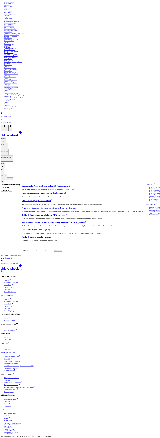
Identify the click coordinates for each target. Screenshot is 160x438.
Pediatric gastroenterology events (36, 237)
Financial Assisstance (9, 50)
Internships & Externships (11, 87)
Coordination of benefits (10, 368)
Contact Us (7, 401)
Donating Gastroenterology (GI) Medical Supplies (43, 193)
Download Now (8, 18)
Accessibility (7, 406)
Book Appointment (9, 2)
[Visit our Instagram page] (6, 259)
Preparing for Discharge (10, 30)
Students (6, 104)
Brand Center (7, 339)
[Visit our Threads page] (12, 259)
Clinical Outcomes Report (11, 74)
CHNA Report (8, 433)
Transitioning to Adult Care (11, 39)
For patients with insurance (11, 54)
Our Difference (8, 287)
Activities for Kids (9, 41)
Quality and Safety (9, 429)
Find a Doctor (7, 12)
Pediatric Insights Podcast (10, 83)
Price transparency (9, 370)
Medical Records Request (11, 56)
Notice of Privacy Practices (11, 424)
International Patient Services (11, 432)
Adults (6, 102)
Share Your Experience (10, 57)
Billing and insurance (8, 352)
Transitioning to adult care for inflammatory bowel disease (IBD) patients (53, 222)
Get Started (7, 101)
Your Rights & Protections (11, 51)
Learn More (7, 75)
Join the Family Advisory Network (13, 62)
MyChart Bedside (8, 24)
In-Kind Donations (9, 108)
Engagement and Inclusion (11, 282)
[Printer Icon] (58, 251)
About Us (6, 280)
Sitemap (6, 403)
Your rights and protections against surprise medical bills (19, 366)
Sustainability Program (10, 292)
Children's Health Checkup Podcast (13, 98)
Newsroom (7, 337)
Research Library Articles (10, 80)
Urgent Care (7, 5)
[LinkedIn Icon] (49, 250)
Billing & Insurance (9, 45)
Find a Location (8, 11)
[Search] (11, 178)
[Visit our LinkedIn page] (10, 259)
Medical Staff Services (10, 72)
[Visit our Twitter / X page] (4, 259)
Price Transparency (9, 53)
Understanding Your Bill (10, 48)
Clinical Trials (7, 78)
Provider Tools (8, 71)
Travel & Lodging (9, 44)
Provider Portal (8, 65)
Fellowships (7, 90)
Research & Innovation (10, 77)
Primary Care (7, 8)
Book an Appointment (10, 14)
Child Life (6, 42)
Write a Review (8, 59)
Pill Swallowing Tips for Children (36, 200)
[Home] (80, 134)
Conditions (7, 15)
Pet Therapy (7, 105)
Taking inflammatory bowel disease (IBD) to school (44, 215)
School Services (8, 38)
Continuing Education (10, 89)
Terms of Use (7, 426)
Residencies (7, 92)
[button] (80, 295)
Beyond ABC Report (9, 99)
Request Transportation (10, 68)
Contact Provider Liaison (10, 69)
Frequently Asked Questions (11, 21)
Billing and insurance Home (11, 356)
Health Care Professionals (11, 86)
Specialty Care (8, 6)
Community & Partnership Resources (14, 33)
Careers (6, 318)
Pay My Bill (7, 47)
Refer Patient (7, 63)
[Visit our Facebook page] (2, 259)
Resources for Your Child (10, 36)
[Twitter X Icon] (31, 250)
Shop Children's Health (10, 399)
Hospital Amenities (9, 27)
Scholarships (7, 96)
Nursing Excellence (9, 81)
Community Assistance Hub (11, 35)
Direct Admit (7, 66)
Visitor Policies (8, 32)
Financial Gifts (8, 109)
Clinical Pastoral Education (11, 93)
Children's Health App (10, 23)
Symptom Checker (9, 17)
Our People (7, 289)
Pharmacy (6, 9)
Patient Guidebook (9, 26)
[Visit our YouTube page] (8, 259)
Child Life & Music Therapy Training (14, 95)
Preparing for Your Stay (10, 29)
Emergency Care (8, 3)
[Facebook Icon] (40, 250)
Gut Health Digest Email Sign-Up (36, 230)
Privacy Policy (8, 427)
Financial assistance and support (12, 361)
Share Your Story (8, 60)
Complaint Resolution (10, 430)
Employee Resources (9, 320)
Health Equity (7, 285)
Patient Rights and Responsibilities (13, 423)
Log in (6, 20)
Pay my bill (7, 359)
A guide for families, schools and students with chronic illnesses (49, 208)
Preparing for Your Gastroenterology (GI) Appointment (46, 186)
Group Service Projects (10, 107)
